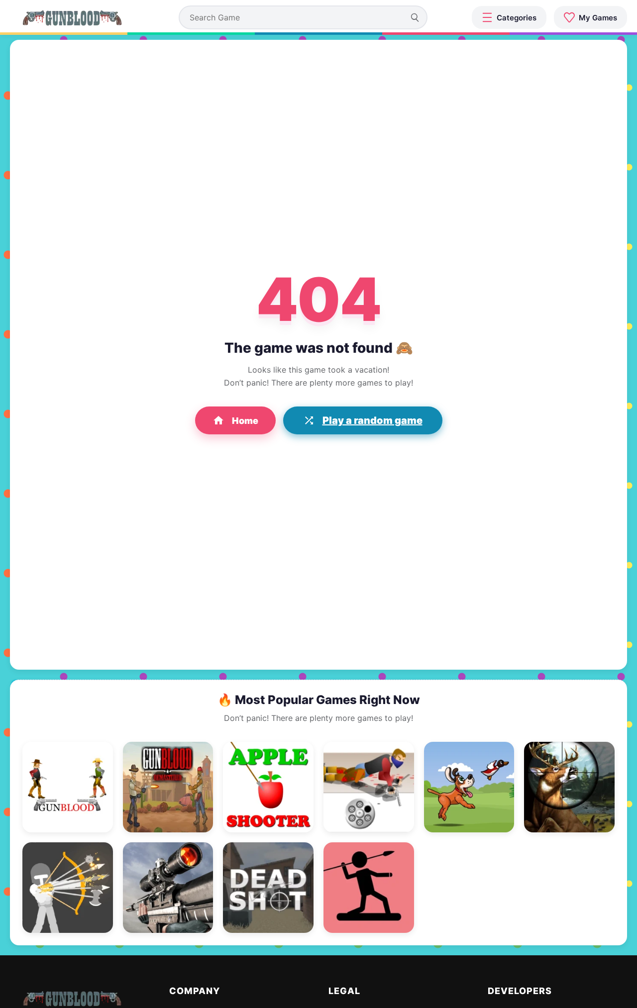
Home (245, 420)
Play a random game (372, 420)
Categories (516, 17)
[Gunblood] (72, 17)
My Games (598, 17)
